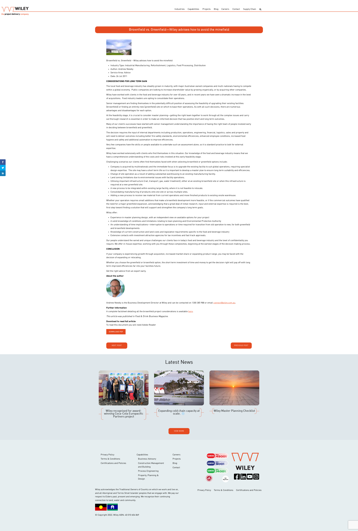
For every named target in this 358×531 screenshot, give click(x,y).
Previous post (241, 345)
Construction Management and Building (151, 465)
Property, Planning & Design (148, 477)
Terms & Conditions (110, 459)
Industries (180, 9)
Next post (117, 345)
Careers (225, 9)
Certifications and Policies (113, 463)
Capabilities (193, 9)
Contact (236, 9)
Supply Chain (249, 9)
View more (179, 431)
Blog (216, 9)
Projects (206, 9)
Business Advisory (147, 459)
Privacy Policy (107, 455)
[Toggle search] (260, 9)
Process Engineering (148, 471)
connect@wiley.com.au (224, 303)
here (190, 311)
